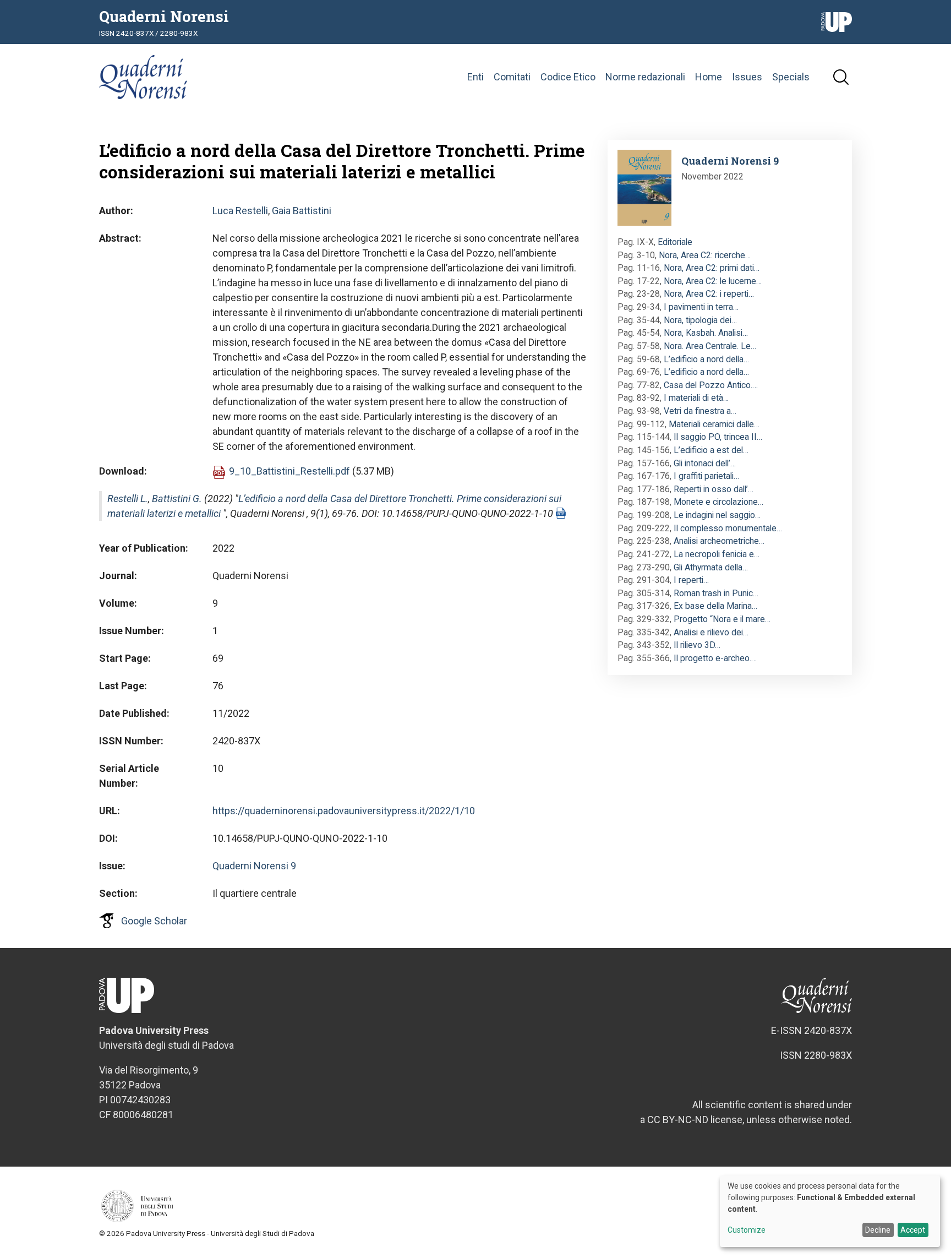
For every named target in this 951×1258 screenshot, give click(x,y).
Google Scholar (154, 921)
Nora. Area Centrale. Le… (710, 346)
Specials (791, 77)
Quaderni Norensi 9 (254, 866)
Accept (912, 1230)
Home (708, 77)
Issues (747, 77)
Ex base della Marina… (715, 606)
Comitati (512, 77)
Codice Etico (567, 77)
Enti (475, 77)
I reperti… (691, 580)
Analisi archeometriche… (719, 541)
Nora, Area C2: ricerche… (705, 255)
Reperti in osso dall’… (713, 489)
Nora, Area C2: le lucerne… (713, 281)
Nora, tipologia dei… (700, 320)
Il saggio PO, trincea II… (718, 437)
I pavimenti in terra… (701, 307)
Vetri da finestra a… (700, 411)
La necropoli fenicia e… (716, 554)
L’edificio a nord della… (706, 359)
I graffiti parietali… (706, 476)
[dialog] (830, 1211)
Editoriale (675, 242)
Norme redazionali (645, 77)
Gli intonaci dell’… (705, 463)
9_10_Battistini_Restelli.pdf (289, 471)
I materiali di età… (696, 398)
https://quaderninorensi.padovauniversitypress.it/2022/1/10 (343, 810)
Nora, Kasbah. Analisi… (706, 333)
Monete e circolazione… (718, 502)
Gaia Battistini (301, 210)
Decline (877, 1230)
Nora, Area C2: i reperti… (709, 293)
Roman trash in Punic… (716, 593)
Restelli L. (127, 498)
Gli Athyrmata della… (711, 567)
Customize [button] (747, 1230)
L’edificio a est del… (711, 450)
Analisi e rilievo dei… (711, 632)
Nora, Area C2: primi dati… (711, 268)
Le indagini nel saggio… (717, 515)
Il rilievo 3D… (697, 645)
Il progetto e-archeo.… (715, 658)
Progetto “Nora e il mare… (722, 619)
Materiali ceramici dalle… (714, 424)
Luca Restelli (240, 210)
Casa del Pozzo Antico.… (711, 385)
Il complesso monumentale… (728, 528)
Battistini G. (177, 498)
